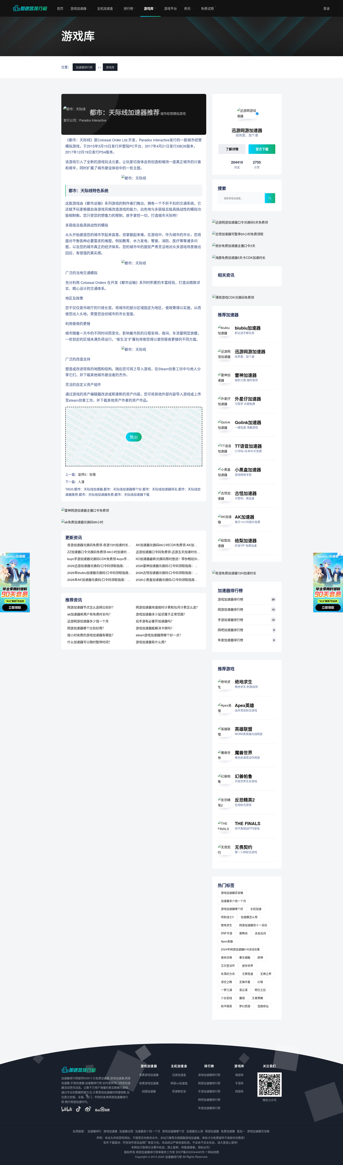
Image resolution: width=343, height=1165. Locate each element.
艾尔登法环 (228, 965)
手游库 (239, 1083)
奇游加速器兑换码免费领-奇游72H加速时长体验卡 (102, 545)
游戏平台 (170, 8)
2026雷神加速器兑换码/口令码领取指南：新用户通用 (173, 565)
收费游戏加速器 (149, 1083)
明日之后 (260, 990)
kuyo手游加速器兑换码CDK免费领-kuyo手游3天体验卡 (106, 558)
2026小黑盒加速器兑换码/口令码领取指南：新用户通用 (175, 579)
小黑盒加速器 (248, 469)
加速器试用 (126, 1131)
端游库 (239, 1075)
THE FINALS (247, 823)
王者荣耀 (257, 998)
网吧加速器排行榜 (230, 630)
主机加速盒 (105, 8)
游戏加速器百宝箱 (232, 893)
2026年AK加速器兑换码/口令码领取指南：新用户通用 (105, 579)
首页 (60, 8)
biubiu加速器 (248, 328)
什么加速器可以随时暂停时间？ (89, 642)
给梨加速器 (246, 540)
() (134, 437)
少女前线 (226, 998)
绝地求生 (243, 681)
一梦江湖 (226, 990)
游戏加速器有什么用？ (152, 642)
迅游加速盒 (179, 1075)
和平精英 (226, 1006)
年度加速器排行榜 (230, 640)
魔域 (242, 998)
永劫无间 (260, 933)
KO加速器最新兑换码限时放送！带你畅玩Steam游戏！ (174, 558)
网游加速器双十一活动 (253, 925)
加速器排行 (94, 1131)
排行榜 (128, 8)
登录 (326, 8)
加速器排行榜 (84, 67)
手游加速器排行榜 (230, 619)
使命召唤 (226, 957)
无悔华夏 (244, 982)
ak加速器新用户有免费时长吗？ (89, 614)
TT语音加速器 (248, 446)
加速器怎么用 (249, 917)
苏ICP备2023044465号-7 (191, 1152)
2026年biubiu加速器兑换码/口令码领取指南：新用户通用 (107, 572)
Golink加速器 (248, 422)
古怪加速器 (246, 493)
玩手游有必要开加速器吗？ (155, 621)
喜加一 (241, 1131)
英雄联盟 (243, 729)
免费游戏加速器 (149, 1075)
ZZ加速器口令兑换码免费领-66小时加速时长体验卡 (103, 552)
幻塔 (260, 982)
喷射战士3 (227, 917)
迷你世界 (247, 965)
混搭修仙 (263, 1006)
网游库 (239, 1091)
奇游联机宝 (179, 1091)
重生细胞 (244, 957)
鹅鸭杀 (243, 933)
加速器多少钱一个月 (233, 901)
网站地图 (213, 1152)
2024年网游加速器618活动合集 (240, 949)
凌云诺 (243, 990)
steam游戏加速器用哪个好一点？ (159, 635)
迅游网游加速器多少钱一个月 (88, 621)
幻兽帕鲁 (243, 776)
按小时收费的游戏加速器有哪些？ (91, 635)
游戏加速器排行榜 (230, 599)
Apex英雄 (244, 705)
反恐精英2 (245, 800)
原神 (260, 957)
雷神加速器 (246, 375)
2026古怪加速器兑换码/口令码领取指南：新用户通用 (173, 572)
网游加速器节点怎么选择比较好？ (91, 607)
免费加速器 (228, 1131)
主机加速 (255, 909)
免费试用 (207, 8)
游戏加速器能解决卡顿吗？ (155, 628)
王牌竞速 (247, 974)
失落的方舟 (228, 974)
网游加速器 (212, 1131)
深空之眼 (226, 982)
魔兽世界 (243, 752)
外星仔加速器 (248, 398)
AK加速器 (244, 517)
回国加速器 (149, 1091)
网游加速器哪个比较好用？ (86, 628)
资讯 (187, 8)
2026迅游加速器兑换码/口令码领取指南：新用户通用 (104, 565)
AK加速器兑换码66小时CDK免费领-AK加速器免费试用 (174, 545)
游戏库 (148, 8)
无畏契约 (243, 847)
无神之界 (265, 974)
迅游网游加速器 (250, 351)
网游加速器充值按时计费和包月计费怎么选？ (167, 607)
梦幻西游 (244, 1006)
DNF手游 (226, 933)
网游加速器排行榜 (230, 609)
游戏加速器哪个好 (232, 909)
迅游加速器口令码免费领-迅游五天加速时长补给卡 (171, 552)
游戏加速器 (78, 8)
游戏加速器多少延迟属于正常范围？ (161, 614)
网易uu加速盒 (179, 1083)
